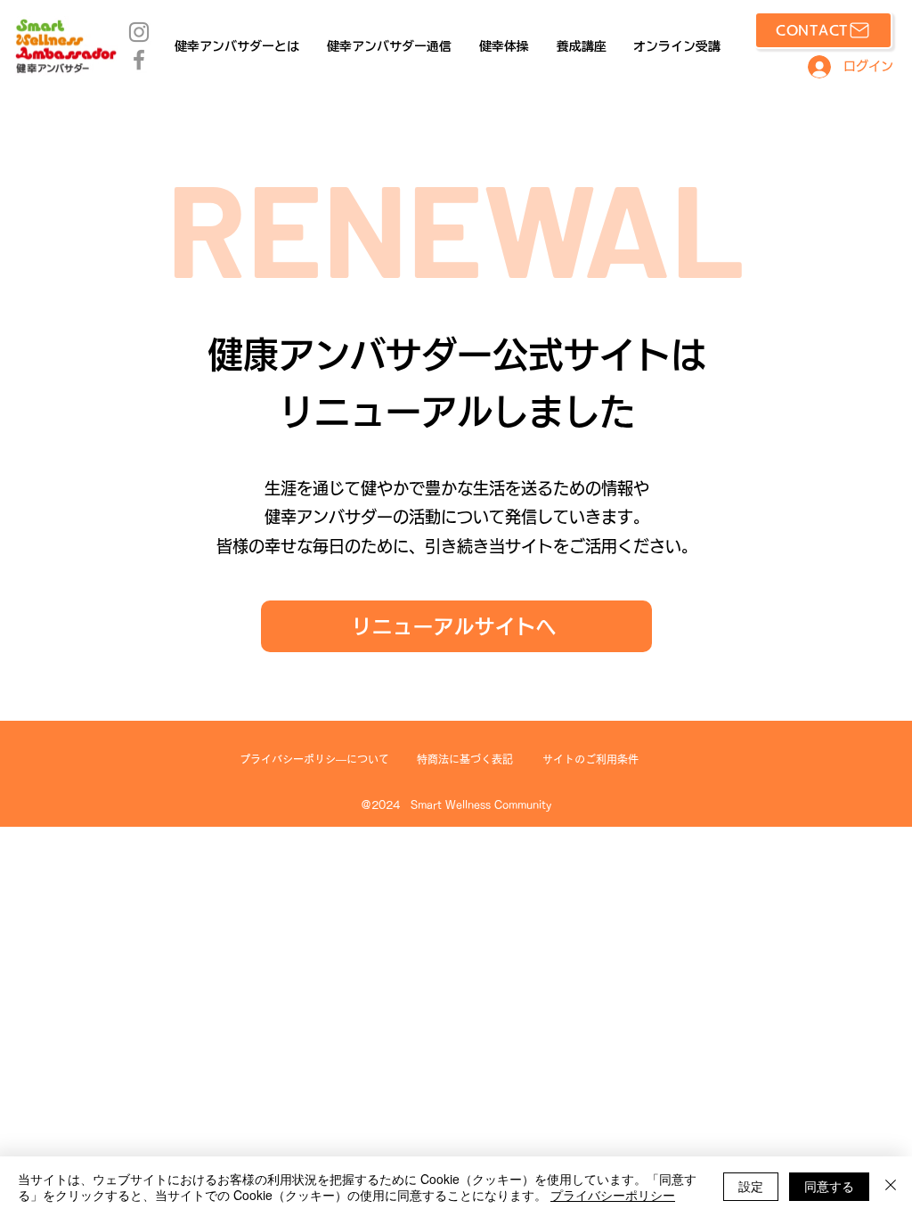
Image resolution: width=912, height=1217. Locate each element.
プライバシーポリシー (612, 1195)
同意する (829, 1186)
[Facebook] (139, 59)
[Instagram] (139, 32)
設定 (750, 1186)
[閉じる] (890, 1187)
